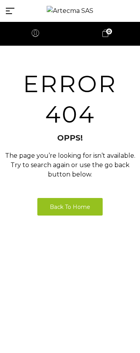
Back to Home (70, 206)
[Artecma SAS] (70, 10)
